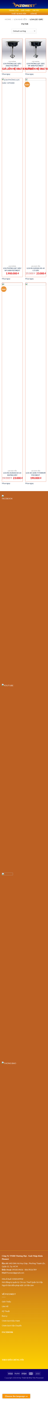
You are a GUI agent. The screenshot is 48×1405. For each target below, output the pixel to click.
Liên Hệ (33, 14)
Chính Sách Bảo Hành (11, 1320)
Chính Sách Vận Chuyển (12, 1325)
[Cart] (45, 4)
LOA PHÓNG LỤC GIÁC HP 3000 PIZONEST (36, 65)
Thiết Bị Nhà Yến (29, 1378)
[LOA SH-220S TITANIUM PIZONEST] (35, 376)
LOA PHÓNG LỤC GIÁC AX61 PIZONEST (12, 65)
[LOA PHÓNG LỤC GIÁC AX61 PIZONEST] (12, 49)
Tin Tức (35, 10)
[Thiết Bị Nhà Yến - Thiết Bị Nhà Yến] (24, 4)
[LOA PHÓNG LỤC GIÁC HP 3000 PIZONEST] (35, 49)
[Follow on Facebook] (3, 1364)
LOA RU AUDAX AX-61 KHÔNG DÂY (12, 474)
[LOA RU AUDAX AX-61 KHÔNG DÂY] (12, 376)
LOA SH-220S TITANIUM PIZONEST (36, 474)
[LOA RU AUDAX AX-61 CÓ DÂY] (35, 171)
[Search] (41, 4)
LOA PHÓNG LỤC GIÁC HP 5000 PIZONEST (12, 269)
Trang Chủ (13, 10)
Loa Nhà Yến (20, 19)
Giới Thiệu (25, 10)
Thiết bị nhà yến (18, 14)
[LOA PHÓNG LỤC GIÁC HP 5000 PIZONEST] (12, 171)
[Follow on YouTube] (9, 1364)
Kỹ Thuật (6, 1311)
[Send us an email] (6, 1364)
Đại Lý (4, 1316)
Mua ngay (6, 74)
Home (8, 19)
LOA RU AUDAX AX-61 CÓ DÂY (36, 269)
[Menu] (3, 4)
